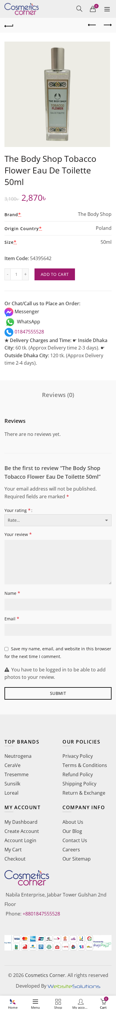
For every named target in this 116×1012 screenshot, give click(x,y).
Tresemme (16, 774)
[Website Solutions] (74, 986)
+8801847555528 (41, 913)
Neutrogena (18, 756)
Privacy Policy (77, 756)
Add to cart (55, 274)
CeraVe (12, 765)
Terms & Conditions (84, 765)
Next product (107, 25)
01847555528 (28, 331)
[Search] (79, 8)
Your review (18, 534)
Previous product (92, 25)
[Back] (8, 25)
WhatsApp (28, 321)
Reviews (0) (58, 395)
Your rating (17, 510)
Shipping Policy (79, 783)
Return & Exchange (83, 793)
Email (11, 618)
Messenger (26, 311)
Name (12, 593)
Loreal (11, 793)
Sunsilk (12, 783)
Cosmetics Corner (45, 975)
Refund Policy (77, 774)
